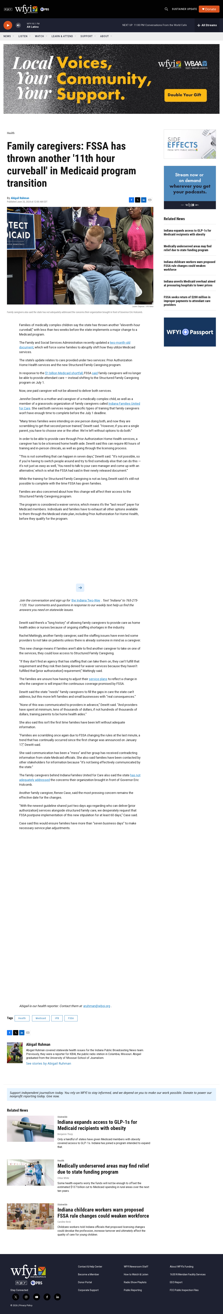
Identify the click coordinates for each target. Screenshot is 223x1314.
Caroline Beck (64, 1221)
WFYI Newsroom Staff (136, 1266)
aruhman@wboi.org (96, 1006)
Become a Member (88, 1274)
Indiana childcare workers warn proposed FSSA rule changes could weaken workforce (189, 265)
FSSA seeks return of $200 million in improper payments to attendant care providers (187, 301)
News (7, 36)
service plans (98, 679)
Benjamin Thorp (65, 1134)
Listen (23, 36)
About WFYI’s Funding (181, 1266)
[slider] (23, 25)
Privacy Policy (25, 1305)
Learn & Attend (62, 36)
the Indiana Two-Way (85, 600)
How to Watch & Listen (136, 1274)
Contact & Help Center (90, 1266)
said (95, 373)
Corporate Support (88, 1290)
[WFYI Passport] (190, 332)
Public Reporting (133, 1290)
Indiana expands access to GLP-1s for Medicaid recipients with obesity (187, 232)
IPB (57, 1018)
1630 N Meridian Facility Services (188, 1274)
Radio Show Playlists (135, 1282)
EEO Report (176, 1282)
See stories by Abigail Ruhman (48, 1063)
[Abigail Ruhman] (15, 1052)
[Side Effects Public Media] (190, 144)
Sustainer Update (184, 9)
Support (86, 36)
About (104, 36)
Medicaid (41, 1018)
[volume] (18, 25)
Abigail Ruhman (20, 198)
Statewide (62, 1116)
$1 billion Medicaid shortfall (64, 373)
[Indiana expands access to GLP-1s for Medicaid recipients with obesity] (30, 1129)
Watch (39, 36)
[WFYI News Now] (190, 187)
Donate (210, 9)
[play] (8, 25)
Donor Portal (85, 1282)
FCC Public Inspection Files (184, 1290)
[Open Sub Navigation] (13, 36)
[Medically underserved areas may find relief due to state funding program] (30, 1172)
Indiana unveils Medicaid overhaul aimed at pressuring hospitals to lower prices (189, 283)
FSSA (71, 1018)
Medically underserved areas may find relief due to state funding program (188, 248)
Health (10, 133)
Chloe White (63, 1178)
